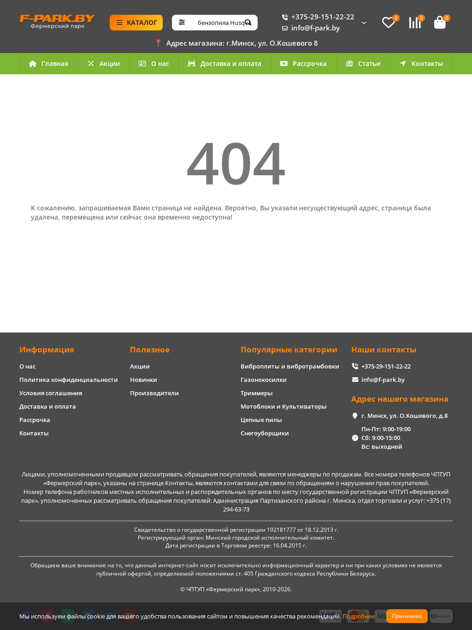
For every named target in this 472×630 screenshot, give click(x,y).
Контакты (427, 63)
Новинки (143, 379)
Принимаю (407, 616)
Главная (54, 63)
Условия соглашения (50, 393)
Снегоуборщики (265, 433)
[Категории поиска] (182, 22)
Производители (154, 393)
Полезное (150, 349)
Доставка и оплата (231, 63)
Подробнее (358, 616)
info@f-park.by (315, 28)
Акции (110, 63)
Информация (46, 349)
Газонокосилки (264, 379)
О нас (160, 63)
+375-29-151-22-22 (322, 17)
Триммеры (257, 393)
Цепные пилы (261, 420)
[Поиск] (248, 22)
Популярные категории (289, 349)
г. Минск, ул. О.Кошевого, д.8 (404, 415)
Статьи (369, 63)
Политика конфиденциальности (68, 379)
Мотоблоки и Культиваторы (284, 406)
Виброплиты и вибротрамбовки (290, 366)
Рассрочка (310, 63)
